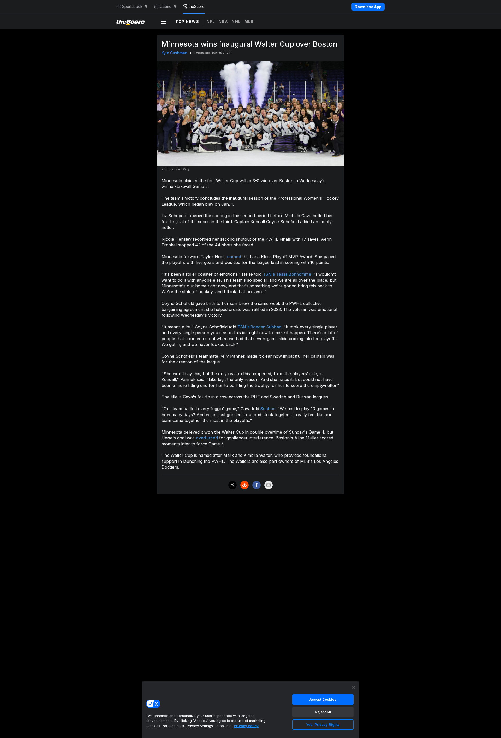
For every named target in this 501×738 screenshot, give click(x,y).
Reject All (323, 712)
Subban (267, 408)
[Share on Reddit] (244, 485)
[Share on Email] (268, 485)
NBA (223, 21)
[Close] (353, 687)
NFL (211, 21)
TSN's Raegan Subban (259, 326)
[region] (250, 709)
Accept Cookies (323, 699)
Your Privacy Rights (323, 724)
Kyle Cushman (174, 53)
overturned (207, 437)
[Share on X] (232, 485)
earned (234, 256)
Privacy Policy (246, 726)
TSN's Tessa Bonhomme (287, 274)
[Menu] (163, 21)
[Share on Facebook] (256, 485)
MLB (249, 21)
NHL (236, 21)
